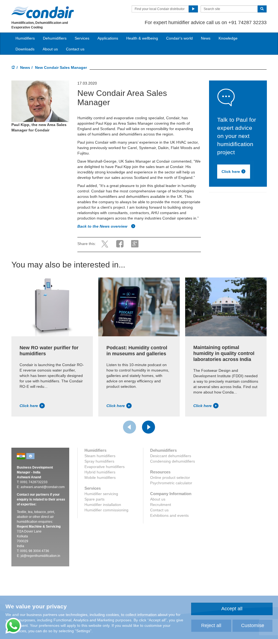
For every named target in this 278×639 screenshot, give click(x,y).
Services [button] (82, 38)
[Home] (13, 68)
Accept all (231, 608)
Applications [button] (107, 38)
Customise (252, 625)
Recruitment (160, 504)
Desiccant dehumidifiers (170, 456)
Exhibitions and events (169, 515)
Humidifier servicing (101, 494)
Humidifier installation (102, 504)
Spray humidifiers (99, 461)
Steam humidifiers (99, 456)
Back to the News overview (102, 226)
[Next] (148, 427)
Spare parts (94, 499)
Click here (231, 171)
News (205, 38)
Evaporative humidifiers (104, 466)
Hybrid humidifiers (99, 472)
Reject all (211, 625)
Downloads (24, 49)
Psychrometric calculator (171, 483)
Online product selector (170, 477)
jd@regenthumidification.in (40, 556)
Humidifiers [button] (25, 38)
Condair (42, 12)
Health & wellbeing (142, 38)
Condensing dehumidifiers (172, 461)
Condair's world (179, 38)
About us (50, 49)
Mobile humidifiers (100, 477)
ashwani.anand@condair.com (43, 487)
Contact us (75, 49)
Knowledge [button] (228, 38)
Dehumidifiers (55, 38)
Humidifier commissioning (106, 510)
